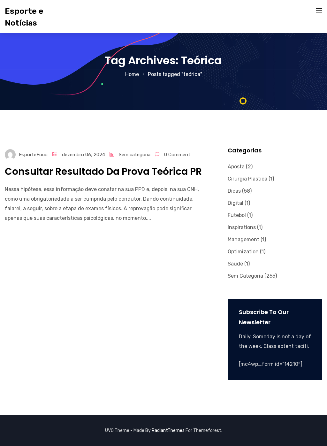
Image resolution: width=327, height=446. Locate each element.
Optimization (243, 252)
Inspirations (242, 227)
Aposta (236, 167)
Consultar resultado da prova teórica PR (103, 171)
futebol (237, 215)
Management (243, 239)
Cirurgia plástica (247, 179)
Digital (235, 203)
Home (132, 74)
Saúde (235, 264)
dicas (234, 191)
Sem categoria (134, 155)
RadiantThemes (169, 430)
